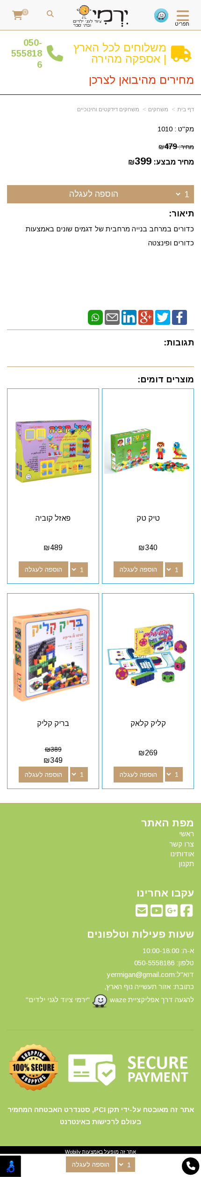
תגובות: (179, 342)
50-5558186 (26, 53)
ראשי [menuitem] (186, 834)
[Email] (112, 317)
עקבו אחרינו (165, 893)
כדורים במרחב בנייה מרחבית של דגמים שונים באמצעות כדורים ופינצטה (110, 236)
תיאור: (181, 213)
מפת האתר (167, 823)
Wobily (73, 1152)
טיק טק (148, 518)
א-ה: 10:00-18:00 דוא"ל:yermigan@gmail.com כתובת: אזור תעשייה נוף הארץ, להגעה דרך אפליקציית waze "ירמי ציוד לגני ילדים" (110, 975)
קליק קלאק (148, 723)
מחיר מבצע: (173, 162)
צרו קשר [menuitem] (181, 844)
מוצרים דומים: (165, 379)
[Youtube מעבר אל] (157, 913)
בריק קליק (53, 723)
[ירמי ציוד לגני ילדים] (100, 16)
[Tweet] (162, 317)
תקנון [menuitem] (186, 864)
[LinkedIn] (129, 317)
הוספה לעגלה (93, 194)
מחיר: (176, 147)
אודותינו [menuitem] (182, 854)
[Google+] (145, 317)
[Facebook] (179, 317)
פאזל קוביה (53, 518)
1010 (165, 129)
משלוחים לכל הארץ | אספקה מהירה (119, 53)
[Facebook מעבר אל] (186, 913)
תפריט (182, 24)
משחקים (158, 109)
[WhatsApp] (95, 317)
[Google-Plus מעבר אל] (171, 913)
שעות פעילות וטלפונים (140, 934)
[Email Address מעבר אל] (142, 913)
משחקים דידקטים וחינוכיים (108, 109)
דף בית (185, 109)
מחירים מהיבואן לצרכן (141, 79)
